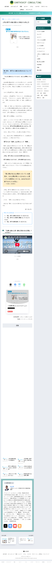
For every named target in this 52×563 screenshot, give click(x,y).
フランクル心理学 (41, 40)
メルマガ (37, 6)
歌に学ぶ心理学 (41, 61)
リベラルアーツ (41, 51)
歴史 (42, 95)
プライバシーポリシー (26, 556)
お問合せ (22, 9)
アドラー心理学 (41, 31)
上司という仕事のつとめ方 (26, 316)
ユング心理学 (40, 45)
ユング (45, 88)
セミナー (26, 6)
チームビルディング (45, 84)
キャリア (39, 34)
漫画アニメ (39, 97)
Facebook (10, 528)
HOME (27, 551)
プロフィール (44, 6)
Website (19, 528)
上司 (31, 319)
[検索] (48, 21)
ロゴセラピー (46, 90)
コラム (31, 6)
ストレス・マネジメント (41, 81)
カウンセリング (14, 6)
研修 (21, 6)
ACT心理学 (39, 79)
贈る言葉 (39, 70)
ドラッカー (39, 86)
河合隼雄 (39, 64)
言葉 (43, 97)
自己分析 (7, 6)
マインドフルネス (46, 86)
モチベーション (41, 42)
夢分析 (44, 93)
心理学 (38, 59)
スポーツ (38, 84)
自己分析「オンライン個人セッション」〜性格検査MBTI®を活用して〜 (26, 13)
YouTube (15, 528)
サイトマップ (29, 9)
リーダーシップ (25, 319)
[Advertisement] (17, 57)
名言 (41, 93)
